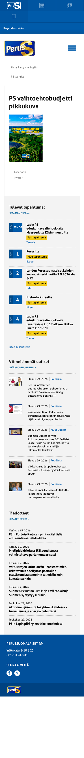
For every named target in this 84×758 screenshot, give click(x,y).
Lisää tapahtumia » (19, 213)
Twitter (18, 177)
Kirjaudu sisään (13, 28)
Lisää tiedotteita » (19, 519)
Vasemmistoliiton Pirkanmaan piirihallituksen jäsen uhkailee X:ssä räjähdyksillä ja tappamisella (49, 416)
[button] (72, 47)
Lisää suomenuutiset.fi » (22, 367)
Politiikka (56, 379)
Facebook (20, 172)
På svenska (17, 76)
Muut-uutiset (58, 429)
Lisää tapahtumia (19, 347)
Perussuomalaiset (20, 48)
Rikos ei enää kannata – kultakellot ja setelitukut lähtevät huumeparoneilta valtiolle (48, 494)
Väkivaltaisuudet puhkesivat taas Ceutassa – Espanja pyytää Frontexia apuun (49, 470)
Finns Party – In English (24, 67)
